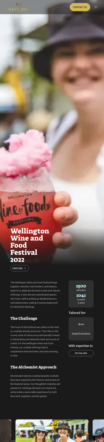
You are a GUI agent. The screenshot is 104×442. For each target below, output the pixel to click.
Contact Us (80, 7)
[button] (96, 7)
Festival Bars (81, 353)
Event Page (18, 268)
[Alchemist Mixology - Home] (18, 7)
